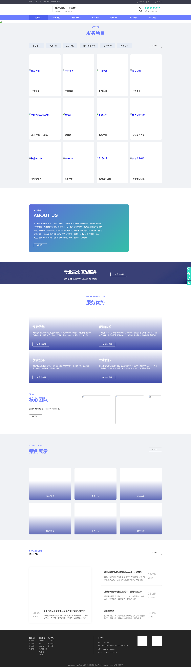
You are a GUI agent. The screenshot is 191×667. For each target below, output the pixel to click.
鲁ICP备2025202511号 (110, 652)
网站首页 (38, 18)
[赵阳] (96, 407)
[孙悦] (129, 407)
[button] (20, 21)
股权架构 (124, 46)
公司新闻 (50, 640)
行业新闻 (50, 643)
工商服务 (36, 46)
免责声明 (120, 665)
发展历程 (31, 649)
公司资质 (31, 643)
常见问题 (50, 646)
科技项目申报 (89, 46)
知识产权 (70, 46)
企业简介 (31, 640)
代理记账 (53, 46)
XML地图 (114, 665)
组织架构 (31, 646)
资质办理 (108, 46)
